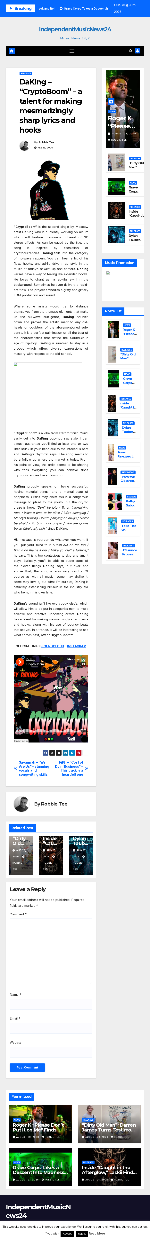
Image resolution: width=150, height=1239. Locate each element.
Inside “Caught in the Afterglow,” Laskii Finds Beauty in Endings (108, 1172)
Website (15, 1042)
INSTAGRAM (76, 646)
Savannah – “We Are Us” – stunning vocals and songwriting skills (34, 768)
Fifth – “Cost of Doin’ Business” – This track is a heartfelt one (69, 768)
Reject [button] (82, 1233)
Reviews (131, 497)
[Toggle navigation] (72, 51)
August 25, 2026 (97, 1179)
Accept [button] (67, 1233)
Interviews (128, 472)
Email (15, 1018)
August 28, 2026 (124, 133)
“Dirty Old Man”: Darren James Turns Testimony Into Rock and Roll (109, 1130)
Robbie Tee (46, 142)
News (112, 111)
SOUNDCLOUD (52, 646)
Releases (26, 73)
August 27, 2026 (28, 1179)
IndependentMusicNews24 (75, 29)
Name (15, 995)
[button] (130, 51)
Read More (97, 1233)
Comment (18, 914)
